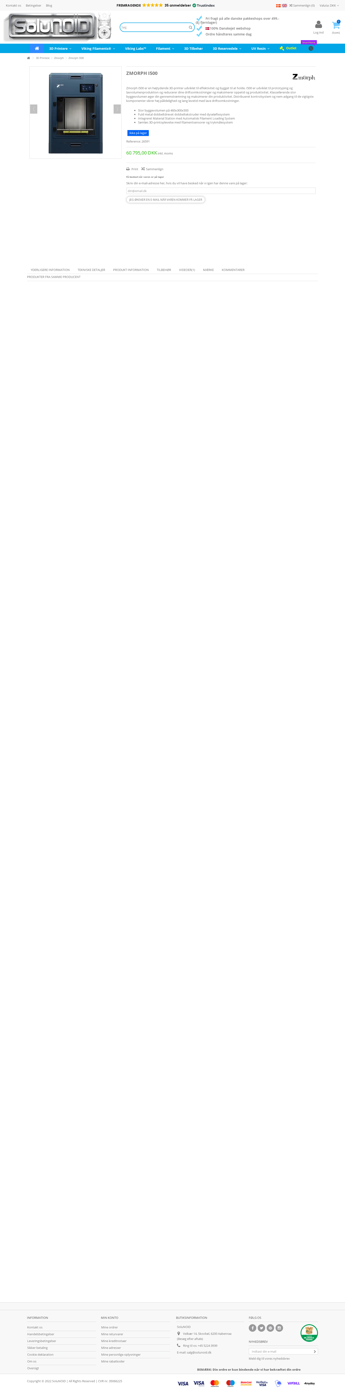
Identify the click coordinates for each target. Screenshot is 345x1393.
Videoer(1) (187, 270)
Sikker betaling (37, 1348)
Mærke (208, 270)
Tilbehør (164, 270)
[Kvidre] (261, 1328)
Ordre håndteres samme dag (229, 34)
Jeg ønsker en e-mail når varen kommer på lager (165, 200)
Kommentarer (233, 270)
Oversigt (33, 1368)
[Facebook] (252, 1328)
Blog (49, 5)
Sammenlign (154, 169)
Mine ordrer (109, 1327)
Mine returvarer (112, 1334)
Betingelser (33, 5)
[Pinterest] (270, 1328)
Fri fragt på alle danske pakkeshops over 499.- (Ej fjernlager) (237, 20)
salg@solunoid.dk (199, 1352)
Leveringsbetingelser (41, 1341)
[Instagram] (279, 1328)
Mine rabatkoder (113, 1361)
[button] (165, 5)
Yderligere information (50, 270)
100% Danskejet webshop (230, 28)
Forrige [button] (33, 109)
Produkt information (131, 270)
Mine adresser (111, 1348)
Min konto (109, 1318)
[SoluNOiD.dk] (57, 27)
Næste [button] (117, 109)
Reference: (133, 141)
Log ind (318, 32)
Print (134, 169)
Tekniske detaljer (91, 270)
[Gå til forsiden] (28, 58)
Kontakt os (13, 5)
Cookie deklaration (40, 1355)
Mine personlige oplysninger (121, 1355)
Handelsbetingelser (40, 1334)
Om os (31, 1361)
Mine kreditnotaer (113, 1341)
